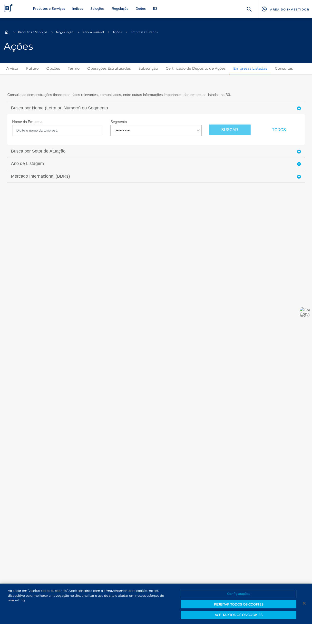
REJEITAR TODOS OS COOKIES (238, 604)
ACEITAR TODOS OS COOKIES (239, 615)
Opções (53, 68)
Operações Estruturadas (109, 68)
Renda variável (93, 32)
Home (6, 32)
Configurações (238, 593)
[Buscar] (249, 8)
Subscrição (148, 68)
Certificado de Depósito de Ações (195, 68)
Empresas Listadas (250, 68)
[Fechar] (304, 603)
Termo (73, 68)
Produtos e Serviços (32, 32)
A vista (12, 68)
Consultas (284, 68)
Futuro (32, 68)
